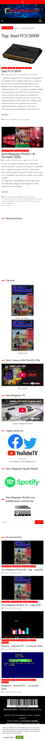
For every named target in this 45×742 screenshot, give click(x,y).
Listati (13, 640)
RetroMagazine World (21, 150)
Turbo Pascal (30, 201)
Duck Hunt (15, 199)
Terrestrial (19, 201)
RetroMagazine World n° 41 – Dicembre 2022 (19, 155)
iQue (24, 199)
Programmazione (22, 640)
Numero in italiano (22, 318)
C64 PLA (32, 197)
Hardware (11, 68)
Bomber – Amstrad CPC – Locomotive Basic (22, 646)
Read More (5, 115)
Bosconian (26, 197)
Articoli (4, 68)
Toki (24, 201)
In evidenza (20, 68)
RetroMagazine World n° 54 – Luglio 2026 (21, 605)
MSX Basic (33, 199)
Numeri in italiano (7, 150)
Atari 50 (10, 197)
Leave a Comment (24, 119)
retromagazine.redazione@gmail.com (22, 461)
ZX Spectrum (9, 203)
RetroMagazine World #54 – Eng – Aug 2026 (22, 570)
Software (28, 68)
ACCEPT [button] (19, 737)
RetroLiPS (32, 640)
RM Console (7, 201)
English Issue (22, 353)
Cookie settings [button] (8, 737)
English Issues (6, 566)
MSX (28, 199)
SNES (13, 201)
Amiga (5, 197)
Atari (4, 119)
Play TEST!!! (22, 388)
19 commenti (7, 205)
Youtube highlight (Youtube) (22, 423)
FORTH (20, 199)
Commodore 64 (6, 199)
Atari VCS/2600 (11, 71)
